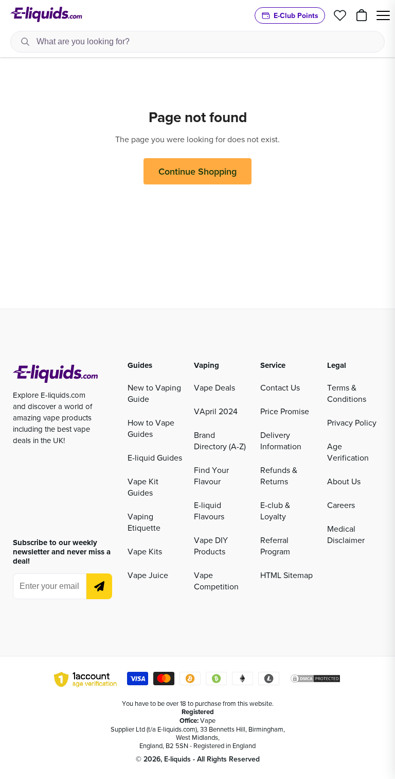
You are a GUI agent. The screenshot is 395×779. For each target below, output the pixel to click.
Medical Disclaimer (346, 534)
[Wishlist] (340, 15)
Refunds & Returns (278, 475)
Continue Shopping (197, 171)
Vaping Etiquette (144, 522)
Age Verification (348, 452)
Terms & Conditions (346, 393)
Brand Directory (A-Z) (220, 440)
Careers (341, 505)
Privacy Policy (351, 422)
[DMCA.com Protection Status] (315, 680)
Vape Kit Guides (143, 487)
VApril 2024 (216, 411)
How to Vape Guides (151, 428)
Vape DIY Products (211, 545)
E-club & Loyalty (275, 510)
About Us (344, 481)
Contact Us (280, 387)
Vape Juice (148, 575)
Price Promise (284, 411)
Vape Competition (216, 580)
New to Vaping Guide (154, 393)
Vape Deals (214, 387)
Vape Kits (145, 551)
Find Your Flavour (211, 475)
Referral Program (275, 545)
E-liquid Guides (155, 457)
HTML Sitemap (286, 575)
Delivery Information (280, 440)
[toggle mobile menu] (383, 15)
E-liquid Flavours (209, 510)
